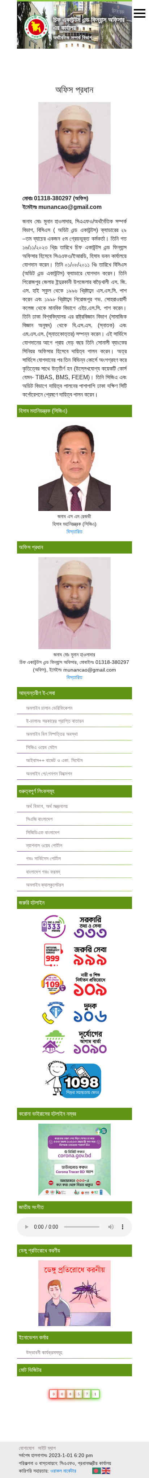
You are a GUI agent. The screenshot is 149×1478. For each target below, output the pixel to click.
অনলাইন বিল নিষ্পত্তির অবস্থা (52, 734)
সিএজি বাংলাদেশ (39, 819)
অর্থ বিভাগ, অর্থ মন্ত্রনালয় (47, 806)
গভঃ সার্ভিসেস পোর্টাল (43, 858)
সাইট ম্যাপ (47, 1448)
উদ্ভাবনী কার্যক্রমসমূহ (44, 1352)
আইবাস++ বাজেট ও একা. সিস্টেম (54, 760)
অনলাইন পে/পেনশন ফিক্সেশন (49, 774)
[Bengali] (97, 1470)
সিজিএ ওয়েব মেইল (41, 747)
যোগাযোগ (26, 1448)
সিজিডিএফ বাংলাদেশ (42, 832)
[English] (106, 1470)
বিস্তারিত (74, 531)
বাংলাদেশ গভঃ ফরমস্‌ (43, 872)
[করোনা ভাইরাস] (74, 1160)
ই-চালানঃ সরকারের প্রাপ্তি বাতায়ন (55, 721)
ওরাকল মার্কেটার (63, 1471)
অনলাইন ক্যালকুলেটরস (45, 885)
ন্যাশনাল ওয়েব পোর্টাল (44, 845)
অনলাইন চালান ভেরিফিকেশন (49, 708)
